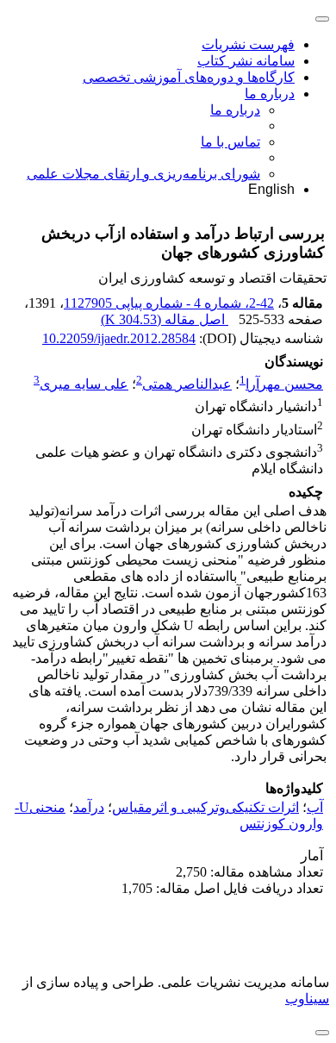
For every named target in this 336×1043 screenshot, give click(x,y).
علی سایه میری (84, 384)
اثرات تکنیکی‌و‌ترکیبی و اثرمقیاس (205, 807)
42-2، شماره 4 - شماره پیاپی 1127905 (169, 303)
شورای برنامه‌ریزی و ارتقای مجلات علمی (143, 173)
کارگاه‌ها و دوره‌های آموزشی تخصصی (189, 77)
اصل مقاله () (164, 319)
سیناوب (307, 998)
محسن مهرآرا (284, 384)
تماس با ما (230, 141)
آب (315, 807)
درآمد (88, 807)
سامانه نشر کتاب (246, 60)
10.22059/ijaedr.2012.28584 (119, 338)
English (271, 189)
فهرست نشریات (248, 44)
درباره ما (270, 93)
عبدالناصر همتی (187, 384)
